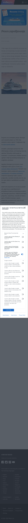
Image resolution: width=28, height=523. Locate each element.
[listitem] (14, 234)
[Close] (25, 208)
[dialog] (14, 261)
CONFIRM (8, 310)
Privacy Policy (22, 315)
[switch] (22, 237)
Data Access (14, 315)
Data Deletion (6, 315)
